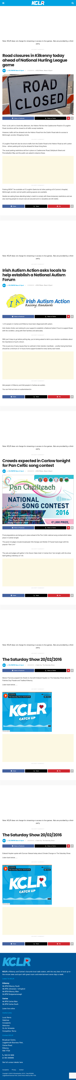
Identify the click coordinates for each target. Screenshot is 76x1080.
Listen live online (8, 1008)
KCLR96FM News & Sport (16, 70)
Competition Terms (9, 1031)
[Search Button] (73, 3)
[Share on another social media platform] (72, 118)
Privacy (14, 1070)
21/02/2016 (31, 70)
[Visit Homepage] (38, 3)
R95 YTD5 (6, 1050)
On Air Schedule (8, 1028)
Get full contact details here (12, 1062)
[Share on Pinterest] (68, 118)
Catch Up (39, 665)
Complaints (6, 1022)
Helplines (5, 1020)
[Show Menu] (3, 3)
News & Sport (48, 70)
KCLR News (39, 70)
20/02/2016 (31, 471)
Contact (21, 1070)
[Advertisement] (38, 23)
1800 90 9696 (9, 1055)
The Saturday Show (49, 665)
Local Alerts (6, 1017)
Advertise (6, 1025)
